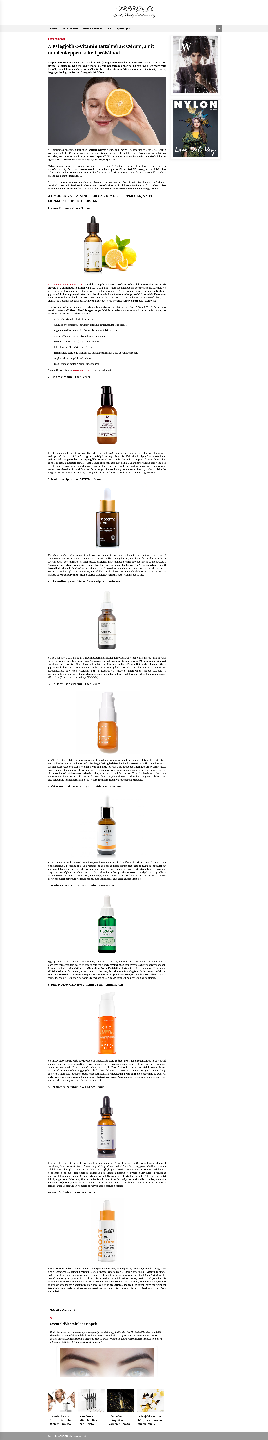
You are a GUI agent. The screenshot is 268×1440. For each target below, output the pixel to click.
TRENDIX (134, 9)
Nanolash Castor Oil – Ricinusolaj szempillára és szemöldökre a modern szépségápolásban (61, 1420)
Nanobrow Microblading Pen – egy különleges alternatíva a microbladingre (89, 1420)
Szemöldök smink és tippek (73, 1324)
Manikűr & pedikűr (92, 28)
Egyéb (53, 1318)
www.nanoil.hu (81, 370)
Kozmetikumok (70, 28)
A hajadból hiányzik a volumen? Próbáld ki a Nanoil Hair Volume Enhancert (120, 1420)
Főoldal (54, 28)
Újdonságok (123, 28)
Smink (109, 28)
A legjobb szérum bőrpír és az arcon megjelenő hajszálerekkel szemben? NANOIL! (150, 1420)
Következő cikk (60, 1310)
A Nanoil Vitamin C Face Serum (65, 284)
